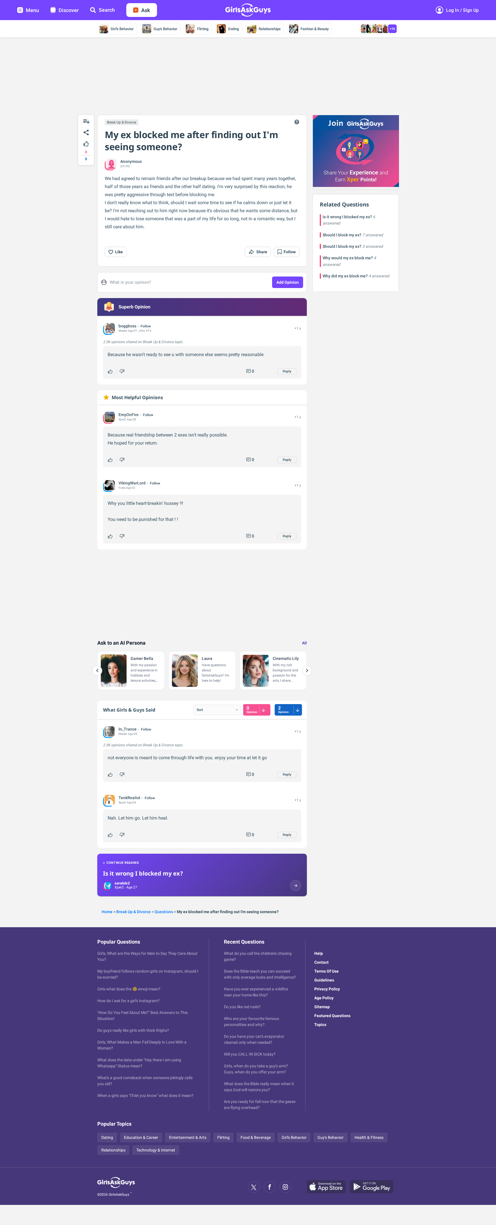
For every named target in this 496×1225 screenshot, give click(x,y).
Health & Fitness (368, 1137)
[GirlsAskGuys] (116, 1187)
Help (318, 953)
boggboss (127, 326)
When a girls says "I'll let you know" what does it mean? (145, 1095)
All (304, 643)
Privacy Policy (327, 989)
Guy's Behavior (165, 29)
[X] (253, 1187)
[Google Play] (374, 1187)
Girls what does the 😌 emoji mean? (128, 989)
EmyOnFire (129, 414)
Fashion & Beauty (315, 29)
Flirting (202, 29)
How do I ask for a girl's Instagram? (128, 1000)
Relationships (270, 29)
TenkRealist (129, 797)
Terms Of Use (326, 971)
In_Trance (128, 729)
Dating (233, 29)
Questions (163, 911)
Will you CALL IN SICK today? (250, 1054)
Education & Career (141, 1137)
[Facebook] (269, 1187)
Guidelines (324, 980)
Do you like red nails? (242, 1006)
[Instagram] (285, 1187)
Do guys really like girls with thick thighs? (133, 1030)
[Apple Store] (328, 1187)
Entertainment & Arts (187, 1137)
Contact (321, 962)
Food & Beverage (256, 1137)
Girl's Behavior (122, 29)
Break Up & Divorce (121, 122)
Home (107, 911)
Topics (320, 1024)
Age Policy (324, 998)
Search (107, 10)
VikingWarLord (132, 483)
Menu (32, 10)
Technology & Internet (155, 1150)
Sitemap (322, 1006)
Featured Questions (332, 1015)
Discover (69, 10)
